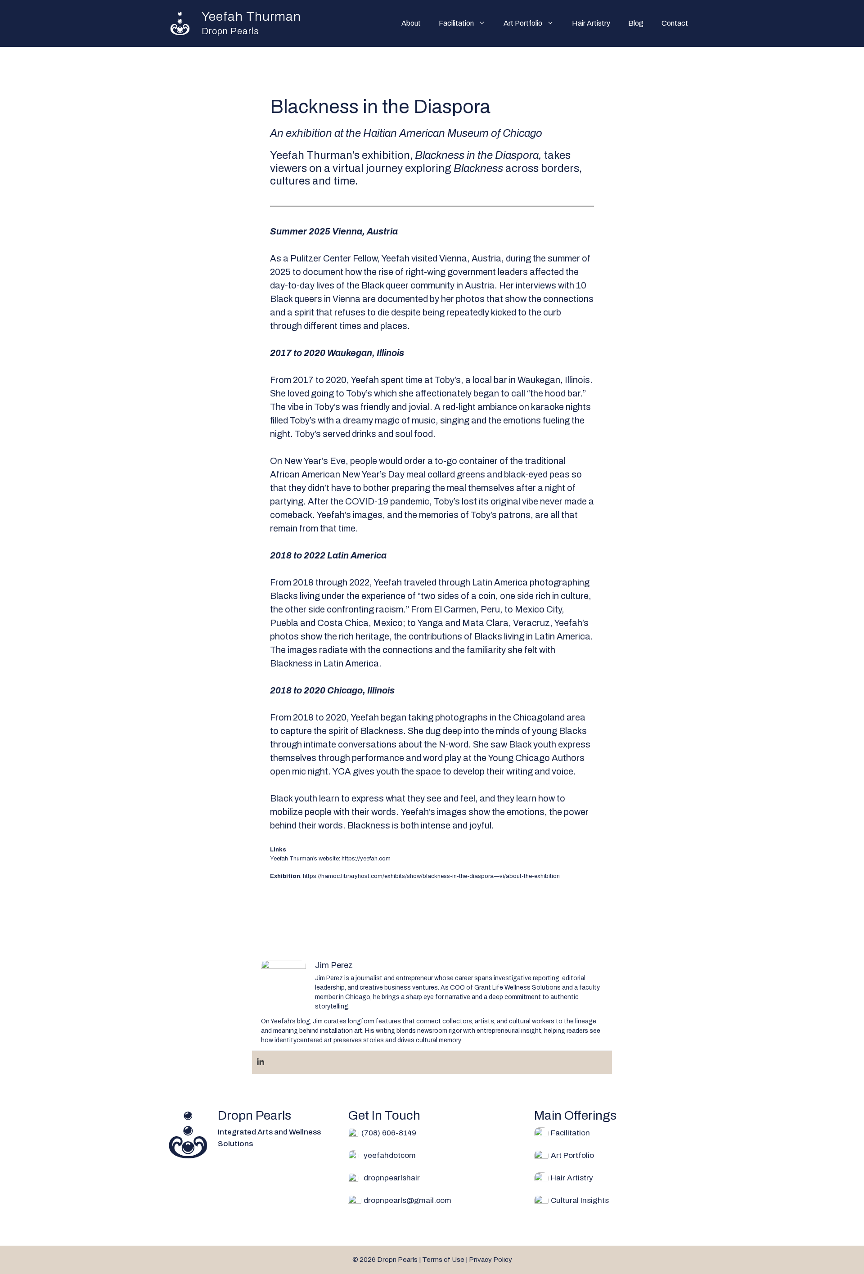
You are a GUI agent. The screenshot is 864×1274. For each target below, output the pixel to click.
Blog (636, 23)
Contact (675, 23)
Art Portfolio (523, 23)
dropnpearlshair (392, 1178)
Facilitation (456, 23)
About (411, 23)
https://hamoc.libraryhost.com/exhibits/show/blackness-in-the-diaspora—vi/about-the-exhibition (431, 876)
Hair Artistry (591, 23)
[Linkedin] (260, 1062)
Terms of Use (443, 1259)
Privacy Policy (490, 1259)
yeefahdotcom (390, 1155)
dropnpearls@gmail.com (407, 1200)
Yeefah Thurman (251, 16)
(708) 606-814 (386, 1133)
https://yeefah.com (366, 858)
